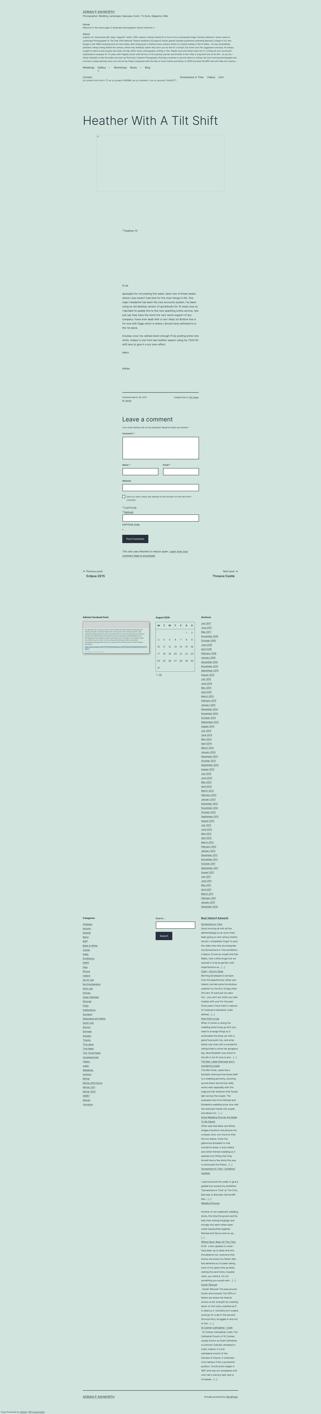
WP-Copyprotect (37, 1412)
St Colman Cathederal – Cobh (217, 1327)
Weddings (88, 67)
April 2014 (206, 743)
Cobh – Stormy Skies (212, 971)
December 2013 (209, 756)
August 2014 (207, 726)
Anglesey (87, 924)
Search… (160, 918)
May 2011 (206, 885)
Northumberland (91, 984)
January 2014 (208, 752)
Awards (87, 932)
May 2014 (206, 739)
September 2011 (209, 868)
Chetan (23, 1412)
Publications (89, 1010)
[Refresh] (127, 512)
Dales (86, 954)
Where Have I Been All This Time (218, 1242)
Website (126, 481)
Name (126, 465)
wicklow (87, 1074)
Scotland (87, 1014)
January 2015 (208, 705)
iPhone (86, 971)
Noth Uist (88, 988)
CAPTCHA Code (131, 524)
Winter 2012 (89, 1091)
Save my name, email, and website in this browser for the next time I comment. (159, 498)
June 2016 (206, 645)
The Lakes (88, 1044)
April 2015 (206, 692)
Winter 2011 (89, 1087)
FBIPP (86, 962)
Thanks (87, 1040)
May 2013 (206, 782)
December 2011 (209, 855)
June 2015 (206, 683)
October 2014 (208, 717)
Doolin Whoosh (209, 1284)
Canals (86, 950)
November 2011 (209, 859)
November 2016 (209, 636)
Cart (221, 77)
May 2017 (206, 632)
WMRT (86, 1096)
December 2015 (209, 662)
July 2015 (206, 679)
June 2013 (206, 778)
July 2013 (206, 773)
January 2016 (208, 657)
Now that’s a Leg (210, 1018)
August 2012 (207, 821)
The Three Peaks (92, 1053)
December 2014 (209, 709)
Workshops (120, 67)
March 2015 (207, 696)
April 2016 (206, 649)
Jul (160, 674)
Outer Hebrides (91, 997)
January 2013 (208, 799)
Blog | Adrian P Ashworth (214, 918)
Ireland (86, 975)
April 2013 (206, 786)
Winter (86, 1078)
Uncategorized (90, 1057)
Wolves (86, 1100)
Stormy (87, 1027)
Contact (130, 79)
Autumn (87, 928)
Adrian (128, 400)
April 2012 (206, 838)
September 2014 (210, 722)
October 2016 (208, 640)
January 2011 (208, 902)
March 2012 (207, 842)
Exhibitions (88, 958)
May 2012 (206, 833)
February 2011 (208, 898)
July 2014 (206, 730)
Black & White (90, 945)
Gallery (102, 69)
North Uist (88, 980)
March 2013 (207, 790)
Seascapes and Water (94, 1018)
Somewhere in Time (211, 924)
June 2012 (206, 829)
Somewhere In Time (192, 77)
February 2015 (208, 700)
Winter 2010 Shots (92, 1083)
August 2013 (207, 769)
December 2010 (209, 906)
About (160, 47)
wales (86, 1066)
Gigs (85, 967)
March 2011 (207, 894)
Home (119, 26)
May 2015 (206, 687)
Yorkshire (88, 1104)
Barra (86, 937)
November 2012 (209, 808)
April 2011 (206, 889)
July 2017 (206, 623)
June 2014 (206, 735)
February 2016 (208, 653)
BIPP (85, 941)
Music (133, 67)
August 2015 (207, 675)
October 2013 (208, 760)
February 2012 (208, 846)
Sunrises (87, 1031)
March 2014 (207, 747)
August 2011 (207, 872)
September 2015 (210, 670)
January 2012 (208, 851)
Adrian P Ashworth (99, 12)
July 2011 (206, 876)
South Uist (88, 1023)
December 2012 (209, 803)
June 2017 (206, 627)
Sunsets (87, 1036)
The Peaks (194, 397)
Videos (211, 77)
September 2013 (210, 765)
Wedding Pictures (210, 1203)
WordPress (232, 1397)
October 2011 (208, 863)
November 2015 (209, 666)
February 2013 (208, 795)
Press (86, 1005)
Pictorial (87, 1001)
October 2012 (208, 812)
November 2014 (209, 713)
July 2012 (206, 825)
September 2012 (210, 816)
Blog (147, 67)
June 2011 (206, 881)
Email (166, 465)
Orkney (87, 993)
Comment (128, 433)
